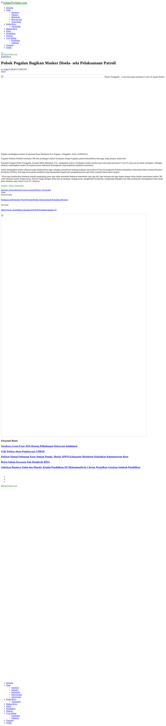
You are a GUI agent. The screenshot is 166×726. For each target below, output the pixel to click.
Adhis (6, 69)
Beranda (9, 8)
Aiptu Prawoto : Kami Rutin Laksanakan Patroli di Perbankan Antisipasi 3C (29, 210)
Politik (9, 47)
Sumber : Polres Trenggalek (12, 185)
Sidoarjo (14, 15)
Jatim (8, 10)
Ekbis (8, 31)
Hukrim (9, 36)
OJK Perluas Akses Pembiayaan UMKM (22, 451)
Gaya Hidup (11, 38)
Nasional (9, 45)
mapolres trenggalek (9, 190)
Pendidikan (10, 33)
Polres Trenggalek (43, 190)
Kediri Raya (11, 24)
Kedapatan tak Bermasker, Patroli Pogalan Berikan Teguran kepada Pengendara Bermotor (34, 200)
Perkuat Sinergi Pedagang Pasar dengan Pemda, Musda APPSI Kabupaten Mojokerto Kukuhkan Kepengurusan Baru (64, 456)
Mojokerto (15, 17)
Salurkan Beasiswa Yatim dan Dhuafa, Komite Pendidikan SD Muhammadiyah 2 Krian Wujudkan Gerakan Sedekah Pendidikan (70, 467)
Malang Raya (11, 29)
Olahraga (15, 43)
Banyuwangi (16, 19)
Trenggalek (16, 26)
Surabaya (15, 12)
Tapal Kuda (16, 22)
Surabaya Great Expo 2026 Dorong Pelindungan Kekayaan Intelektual (39, 446)
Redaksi (9, 479)
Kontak (9, 481)
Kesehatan (15, 40)
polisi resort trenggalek (27, 190)
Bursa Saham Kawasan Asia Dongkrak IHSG (25, 462)
